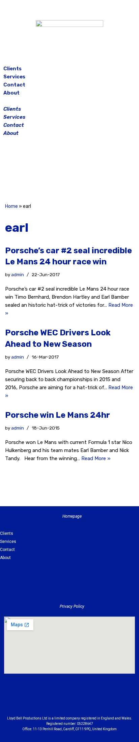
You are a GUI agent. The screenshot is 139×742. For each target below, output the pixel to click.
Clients (12, 69)
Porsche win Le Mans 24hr (57, 415)
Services (14, 77)
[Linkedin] (88, 700)
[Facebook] (52, 170)
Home (11, 206)
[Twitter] (86, 170)
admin (17, 274)
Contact (14, 85)
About (11, 93)
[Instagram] (69, 170)
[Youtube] (106, 700)
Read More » (95, 458)
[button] (69, 101)
